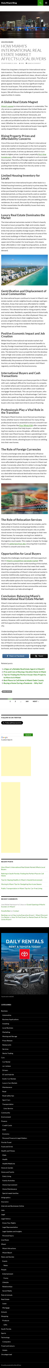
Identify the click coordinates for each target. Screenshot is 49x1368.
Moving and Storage (9, 1036)
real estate (7, 691)
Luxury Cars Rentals (9, 1083)
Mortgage (6, 1308)
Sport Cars (6, 1100)
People (3, 1270)
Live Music (5, 1240)
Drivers (5, 1070)
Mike (22, 63)
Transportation (7, 1104)
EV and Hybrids (8, 1075)
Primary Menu (46, 3)
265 (27, 701)
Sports (3, 1333)
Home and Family (7, 1172)
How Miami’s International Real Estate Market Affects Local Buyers (23, 52)
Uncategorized (7, 42)
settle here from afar (17, 544)
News (6, 1265)
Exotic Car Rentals (9, 1079)
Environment (6, 1117)
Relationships (7, 1287)
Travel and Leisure (8, 1346)
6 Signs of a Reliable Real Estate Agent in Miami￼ (24, 669)
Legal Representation (10, 1227)
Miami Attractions (9, 1248)
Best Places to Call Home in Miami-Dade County (24, 680)
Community (5, 1113)
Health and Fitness (8, 1151)
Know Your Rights (9, 1223)
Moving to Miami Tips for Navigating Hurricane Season (21, 884)
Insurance (4, 1202)
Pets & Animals (6, 1295)
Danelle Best (5, 911)
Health (4, 1159)
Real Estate (5, 1299)
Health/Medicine (8, 1164)
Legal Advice (5, 1219)
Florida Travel (6, 1142)
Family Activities (8, 1181)
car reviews (6, 1066)
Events (4, 1261)
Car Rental (6, 1062)
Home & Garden (7, 1168)
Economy (5, 1134)
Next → (36, 701)
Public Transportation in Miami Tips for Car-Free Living (21, 888)
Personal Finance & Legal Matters (14, 1138)
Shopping (4, 1316)
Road (4, 1091)
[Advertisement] (16, 761)
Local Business (7, 1028)
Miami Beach (7, 1253)
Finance (4, 1121)
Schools (4, 1312)
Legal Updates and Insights (12, 1231)
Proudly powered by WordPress (11, 1365)
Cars (3, 1058)
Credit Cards (7, 1125)
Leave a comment (34, 63)
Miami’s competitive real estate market (22, 561)
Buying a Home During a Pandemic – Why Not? (23, 683)
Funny (6, 1278)
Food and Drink (7, 1147)
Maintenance (7, 1087)
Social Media (7, 1291)
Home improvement (9, 1185)
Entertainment (7, 1274)
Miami (3, 1244)
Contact (16, 911)
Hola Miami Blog (9, 3)
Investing (5, 1024)
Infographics (5, 1197)
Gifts (5, 1325)
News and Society (7, 1257)
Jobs (3, 1210)
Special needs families (10, 1193)
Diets (4, 1155)
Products (5, 1320)
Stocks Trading (7, 1053)
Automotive (6, 1015)
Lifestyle (5, 1282)
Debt (4, 1130)
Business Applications (10, 1019)
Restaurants (6, 1045)
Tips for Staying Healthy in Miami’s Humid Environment (21, 880)
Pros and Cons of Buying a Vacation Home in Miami (25, 672)
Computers (6, 1342)
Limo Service (8, 1108)
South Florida (6, 1329)
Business (4, 1011)
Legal (3, 1214)
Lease (4, 1304)
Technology (5, 1337)
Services (5, 1049)
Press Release (7, 1041)
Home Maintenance (9, 1189)
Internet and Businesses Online (12, 1206)
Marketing (6, 1032)
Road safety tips (8, 1096)
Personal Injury (8, 1236)
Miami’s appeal (7, 106)
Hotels (4, 1350)
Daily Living (6, 1176)
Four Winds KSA (26, 425)
